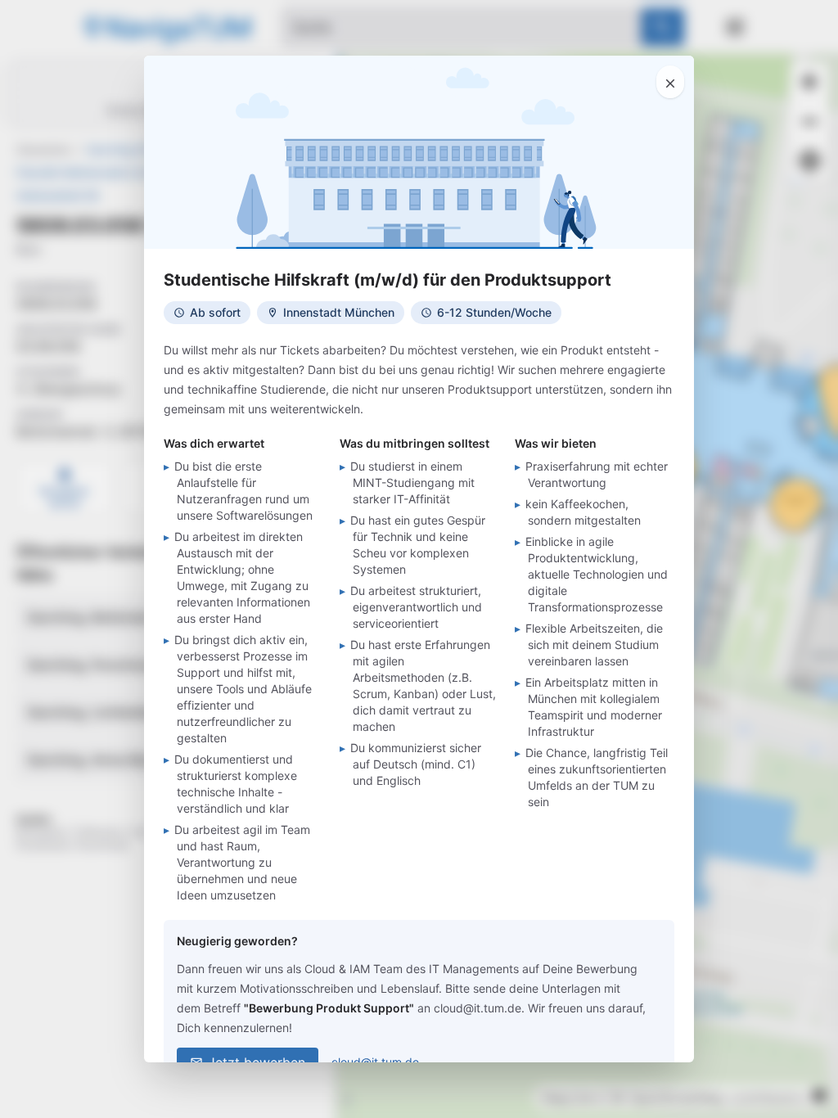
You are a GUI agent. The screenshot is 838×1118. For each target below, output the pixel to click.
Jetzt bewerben (256, 1062)
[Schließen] (670, 81)
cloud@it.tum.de (375, 1062)
